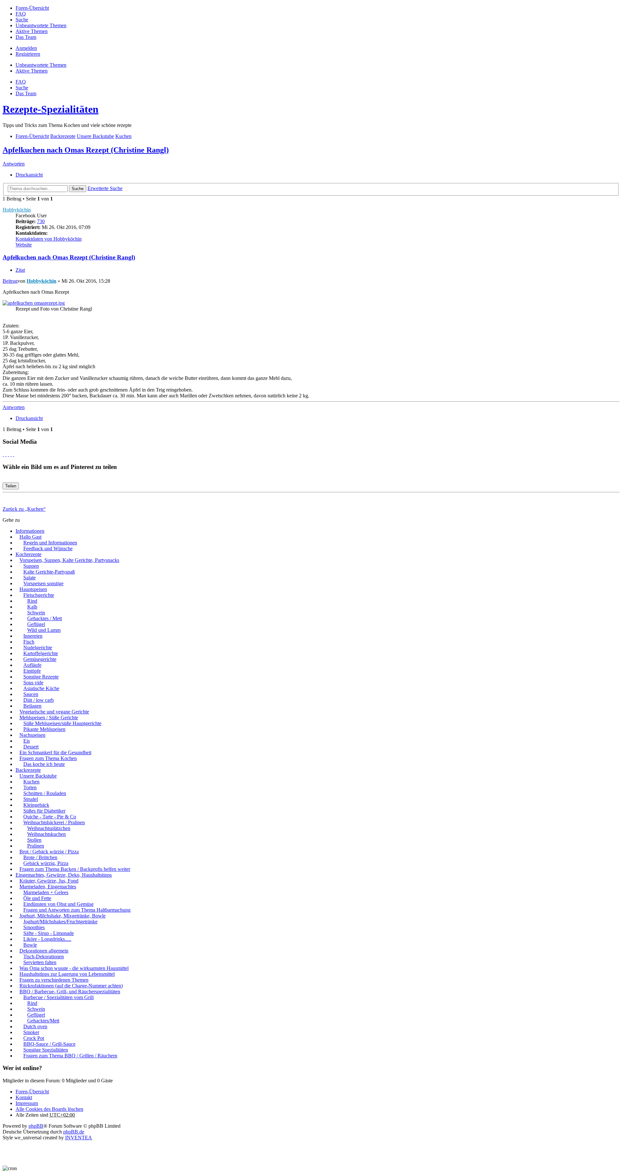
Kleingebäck (36, 805)
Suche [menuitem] (22, 19)
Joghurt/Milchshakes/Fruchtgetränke (60, 921)
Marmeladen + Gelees (45, 892)
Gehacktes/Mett (43, 1020)
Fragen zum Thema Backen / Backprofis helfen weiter (74, 869)
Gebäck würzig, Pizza (45, 863)
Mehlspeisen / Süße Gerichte (48, 717)
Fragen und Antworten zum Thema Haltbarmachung (77, 910)
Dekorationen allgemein (43, 950)
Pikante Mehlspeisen (44, 729)
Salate (29, 577)
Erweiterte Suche (104, 188)
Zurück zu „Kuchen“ (24, 509)
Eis (26, 741)
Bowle (30, 945)
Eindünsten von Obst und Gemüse (58, 904)
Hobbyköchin (17, 209)
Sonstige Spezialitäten (45, 1050)
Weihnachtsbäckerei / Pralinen (54, 822)
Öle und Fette (37, 898)
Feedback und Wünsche (48, 548)
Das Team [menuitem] (26, 37)
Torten (30, 787)
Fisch (28, 641)
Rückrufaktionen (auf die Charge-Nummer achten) (71, 985)
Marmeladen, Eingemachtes (47, 886)
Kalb (32, 607)
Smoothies (34, 927)
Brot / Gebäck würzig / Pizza (49, 851)
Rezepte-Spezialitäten (50, 109)
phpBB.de (73, 1131)
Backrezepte (28, 770)
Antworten (14, 163)
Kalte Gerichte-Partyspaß (49, 572)
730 (41, 221)
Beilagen (32, 706)
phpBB (36, 1126)
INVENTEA (78, 1137)
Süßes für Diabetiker (44, 811)
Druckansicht (29, 174)
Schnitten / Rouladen (44, 793)
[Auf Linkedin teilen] (11, 454)
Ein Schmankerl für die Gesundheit (55, 752)
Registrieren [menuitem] (28, 54)
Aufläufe (32, 665)
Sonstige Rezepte (41, 676)
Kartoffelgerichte (40, 653)
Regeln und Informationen (50, 542)
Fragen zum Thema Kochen (48, 758)
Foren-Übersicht (32, 1091)
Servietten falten (39, 962)
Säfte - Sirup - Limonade (48, 933)
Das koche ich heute (44, 764)
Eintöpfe (32, 671)
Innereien (32, 636)
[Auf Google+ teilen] (8, 454)
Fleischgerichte (38, 595)
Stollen (34, 840)
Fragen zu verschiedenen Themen (53, 980)
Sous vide (33, 682)
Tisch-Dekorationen (43, 956)
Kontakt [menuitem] (24, 1097)
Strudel (30, 799)
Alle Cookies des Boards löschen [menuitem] (49, 1109)
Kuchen (31, 781)
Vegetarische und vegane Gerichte (54, 711)
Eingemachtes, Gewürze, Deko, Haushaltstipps (64, 875)
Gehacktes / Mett (44, 618)
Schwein (36, 612)
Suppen (31, 566)
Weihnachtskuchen (46, 834)
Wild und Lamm (44, 630)
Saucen (30, 694)
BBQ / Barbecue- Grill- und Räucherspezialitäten (69, 991)
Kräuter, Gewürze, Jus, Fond (48, 880)
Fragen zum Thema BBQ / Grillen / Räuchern (70, 1055)
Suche (78, 188)
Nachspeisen (32, 735)
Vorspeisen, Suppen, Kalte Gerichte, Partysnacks (69, 560)
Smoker (31, 1032)
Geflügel (36, 624)
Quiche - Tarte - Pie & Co (49, 816)
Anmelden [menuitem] (26, 48)
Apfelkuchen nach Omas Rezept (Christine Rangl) (86, 150)
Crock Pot (33, 1038)
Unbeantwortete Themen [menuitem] (41, 25)
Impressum (27, 1103)
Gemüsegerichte (39, 659)
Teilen (10, 486)
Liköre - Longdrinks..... (47, 939)
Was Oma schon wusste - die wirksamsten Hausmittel (74, 968)
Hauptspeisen (33, 589)
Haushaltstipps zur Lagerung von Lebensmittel (67, 974)
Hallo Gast (30, 537)
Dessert (31, 746)
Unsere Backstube (38, 776)
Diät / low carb (38, 700)
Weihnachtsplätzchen (48, 828)
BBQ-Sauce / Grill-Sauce (49, 1044)
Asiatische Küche (41, 688)
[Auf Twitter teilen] (5, 454)
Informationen (30, 531)
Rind (32, 601)
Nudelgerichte (37, 647)
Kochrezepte (28, 554)
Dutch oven (35, 1026)
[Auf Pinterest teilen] (13, 454)
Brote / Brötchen (40, 857)
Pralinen (35, 846)
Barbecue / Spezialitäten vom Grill (58, 997)
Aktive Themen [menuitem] (32, 31)
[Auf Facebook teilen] (3, 454)
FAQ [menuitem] (21, 14)
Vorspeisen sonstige (43, 583)
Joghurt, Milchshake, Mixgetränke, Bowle (62, 915)
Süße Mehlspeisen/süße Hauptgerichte (62, 723)
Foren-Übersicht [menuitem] (32, 8)
